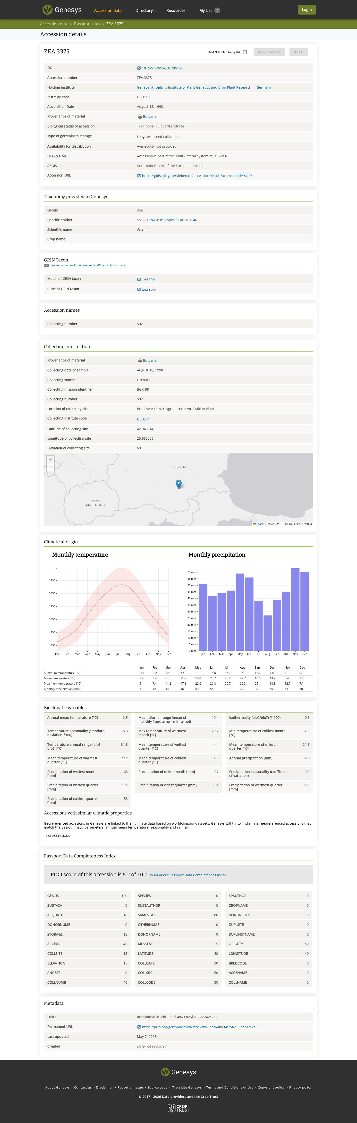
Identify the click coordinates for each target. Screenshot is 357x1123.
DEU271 (143, 419)
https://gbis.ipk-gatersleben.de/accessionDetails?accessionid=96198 (197, 175)
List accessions (58, 836)
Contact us (83, 1087)
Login (307, 9)
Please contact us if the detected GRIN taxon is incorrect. (88, 265)
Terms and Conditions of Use (230, 1087)
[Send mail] (46, 265)
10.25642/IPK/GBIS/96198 (162, 68)
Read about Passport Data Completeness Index (188, 875)
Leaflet (260, 524)
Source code (157, 1087)
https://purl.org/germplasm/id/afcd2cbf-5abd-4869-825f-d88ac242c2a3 (199, 1027)
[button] (179, 484)
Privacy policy (300, 1087)
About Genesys (57, 1087)
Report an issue (130, 1087)
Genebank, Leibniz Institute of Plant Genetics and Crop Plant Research (194, 87)
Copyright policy (271, 1087)
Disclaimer (104, 1087)
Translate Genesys (187, 1087)
